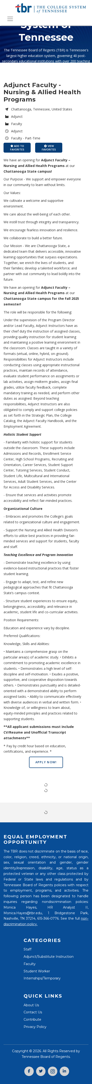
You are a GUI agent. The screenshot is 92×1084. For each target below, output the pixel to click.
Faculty (30, 964)
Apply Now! (46, 762)
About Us (31, 1005)
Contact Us (33, 1012)
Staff (27, 949)
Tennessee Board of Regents (46, 1057)
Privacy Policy (35, 1027)
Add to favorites (17, 147)
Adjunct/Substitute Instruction (49, 956)
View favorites (49, 147)
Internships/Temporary (42, 978)
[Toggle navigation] (10, 18)
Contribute (32, 1019)
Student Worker (37, 971)
